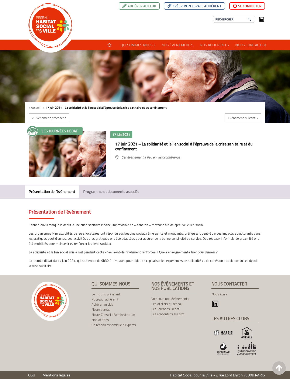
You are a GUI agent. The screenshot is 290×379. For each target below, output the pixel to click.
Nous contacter (250, 45)
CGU (31, 375)
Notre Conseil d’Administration (113, 314)
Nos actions (100, 319)
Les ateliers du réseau (167, 303)
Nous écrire (219, 294)
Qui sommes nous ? (138, 45)
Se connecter (249, 6)
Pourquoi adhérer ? (105, 299)
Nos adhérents (214, 45)
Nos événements (177, 45)
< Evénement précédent (49, 117)
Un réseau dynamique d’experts (114, 324)
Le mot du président (106, 294)
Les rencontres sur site (167, 313)
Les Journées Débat (165, 308)
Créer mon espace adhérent (197, 6)
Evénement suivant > (243, 117)
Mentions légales (56, 375)
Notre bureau (101, 309)
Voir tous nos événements (170, 298)
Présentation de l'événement (52, 191)
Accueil (109, 45)
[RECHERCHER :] (234, 19)
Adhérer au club (142, 6)
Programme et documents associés (111, 191)
